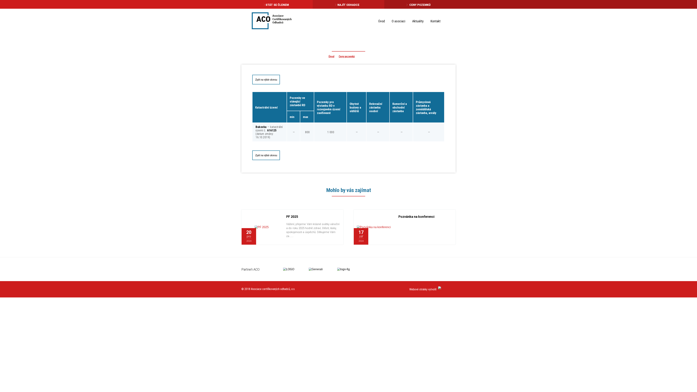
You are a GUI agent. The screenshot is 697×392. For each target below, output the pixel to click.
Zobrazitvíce (269, 236)
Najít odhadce (348, 5)
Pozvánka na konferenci (416, 217)
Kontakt (436, 21)
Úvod (381, 21)
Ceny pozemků (420, 5)
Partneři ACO (250, 269)
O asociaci (398, 21)
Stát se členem (277, 5)
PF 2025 (292, 217)
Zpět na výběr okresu (266, 79)
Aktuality (418, 21)
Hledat (450, 21)
